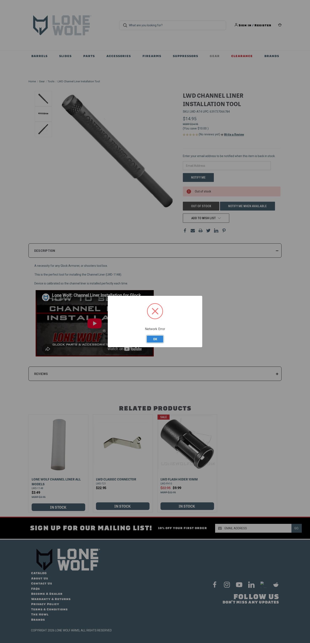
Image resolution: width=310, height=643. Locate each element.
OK (155, 339)
